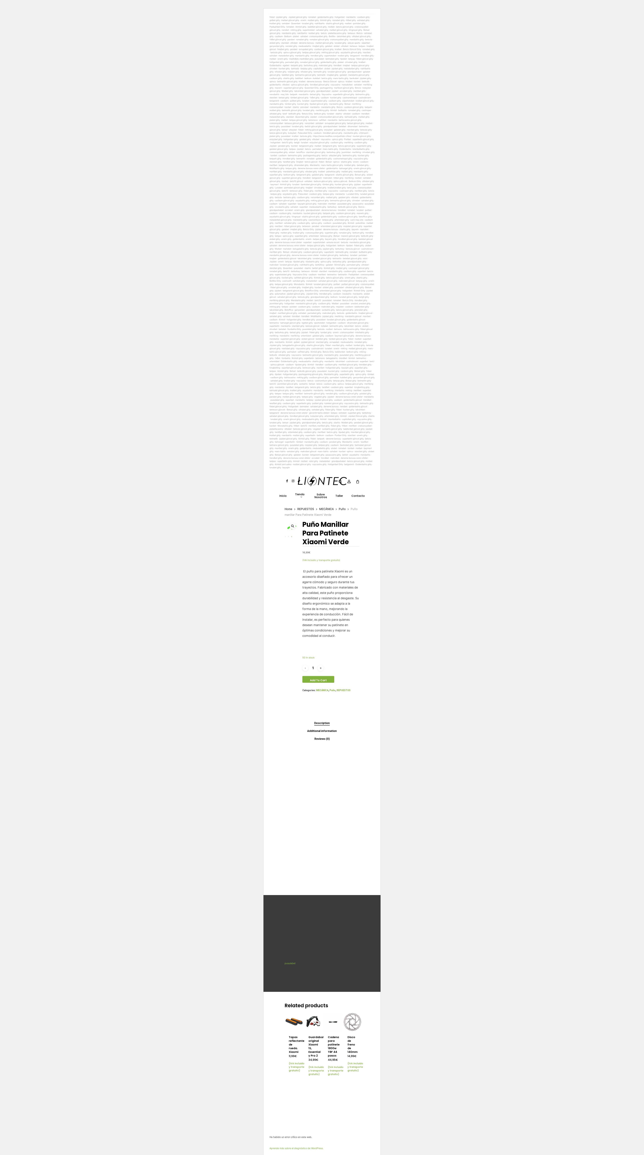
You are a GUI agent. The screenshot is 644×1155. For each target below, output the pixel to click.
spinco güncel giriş (292, 52)
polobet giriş (365, 393)
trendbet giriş (317, 55)
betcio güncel (311, 161)
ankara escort (333, 242)
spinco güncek (340, 181)
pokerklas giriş (333, 171)
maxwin (278, 88)
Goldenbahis (275, 65)
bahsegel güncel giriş (290, 322)
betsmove (313, 120)
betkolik (365, 81)
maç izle (285, 94)
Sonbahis (286, 358)
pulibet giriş (295, 100)
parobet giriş (275, 396)
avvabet (289, 210)
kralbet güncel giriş (364, 100)
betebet (342, 126)
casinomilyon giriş (323, 380)
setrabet (286, 23)
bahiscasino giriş (351, 329)
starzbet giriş (276, 161)
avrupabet (334, 342)
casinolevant (365, 97)
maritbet (322, 274)
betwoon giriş (296, 191)
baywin (355, 229)
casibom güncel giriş (323, 49)
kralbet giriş (275, 23)
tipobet (343, 59)
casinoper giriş (346, 191)
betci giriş (351, 187)
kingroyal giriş (355, 30)
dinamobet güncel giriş (357, 322)
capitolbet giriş (349, 419)
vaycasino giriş (361, 158)
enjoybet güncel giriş (319, 142)
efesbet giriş (280, 71)
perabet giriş (284, 146)
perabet (293, 49)
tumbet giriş (325, 332)
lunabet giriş (307, 23)
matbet (348, 23)
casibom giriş (363, 17)
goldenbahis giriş (325, 17)
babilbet (299, 78)
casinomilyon (314, 220)
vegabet (317, 429)
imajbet (346, 65)
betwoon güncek (277, 409)
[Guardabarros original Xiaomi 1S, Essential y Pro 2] (313, 1022)
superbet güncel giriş (293, 88)
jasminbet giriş (276, 303)
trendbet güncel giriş (319, 84)
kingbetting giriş (361, 387)
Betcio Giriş (307, 113)
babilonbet (340, 352)
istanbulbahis (334, 419)
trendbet (337, 65)
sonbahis (303, 384)
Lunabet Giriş (352, 194)
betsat (285, 129)
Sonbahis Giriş (294, 329)
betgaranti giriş (306, 146)
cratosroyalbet (276, 107)
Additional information (322, 731)
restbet (331, 26)
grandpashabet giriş (356, 261)
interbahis (339, 390)
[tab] (322, 723)
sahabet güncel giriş (327, 281)
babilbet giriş (288, 75)
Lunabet (279, 187)
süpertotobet (348, 100)
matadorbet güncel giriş (280, 220)
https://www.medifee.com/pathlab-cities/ (332, 136)
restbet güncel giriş (302, 464)
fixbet (272, 17)
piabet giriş (275, 120)
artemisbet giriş (342, 220)
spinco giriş (337, 139)
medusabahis (305, 46)
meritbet (273, 165)
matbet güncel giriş (290, 20)
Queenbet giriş (302, 117)
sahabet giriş (322, 30)
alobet (337, 46)
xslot (365, 258)
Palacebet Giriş (305, 133)
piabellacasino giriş (337, 33)
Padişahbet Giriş (277, 26)
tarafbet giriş (289, 161)
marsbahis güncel (353, 316)
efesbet (294, 43)
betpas (362, 46)
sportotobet (319, 322)
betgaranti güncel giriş (293, 290)
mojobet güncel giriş (352, 226)
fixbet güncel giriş (364, 59)
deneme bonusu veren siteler (311, 168)
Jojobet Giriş (312, 293)
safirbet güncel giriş (303, 277)
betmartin (300, 158)
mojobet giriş (311, 445)
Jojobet (273, 146)
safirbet (322, 120)
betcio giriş (326, 78)
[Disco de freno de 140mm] (352, 1022)
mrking (344, 348)
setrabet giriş (318, 409)
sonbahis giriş (328, 310)
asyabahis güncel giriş (351, 52)
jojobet (335, 91)
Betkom (287, 36)
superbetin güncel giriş (343, 94)
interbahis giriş (362, 332)
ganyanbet (300, 310)
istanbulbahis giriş (361, 149)
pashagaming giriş (311, 155)
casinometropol (350, 97)
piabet (296, 36)
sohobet (273, 55)
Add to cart (318, 680)
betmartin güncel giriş (287, 81)
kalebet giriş (346, 377)
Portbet (347, 139)
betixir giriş (317, 268)
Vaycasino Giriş (300, 274)
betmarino (332, 274)
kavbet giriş (284, 68)
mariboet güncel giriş (344, 88)
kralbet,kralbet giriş (337, 187)
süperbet (366, 43)
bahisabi (295, 68)
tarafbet (289, 387)
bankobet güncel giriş (311, 184)
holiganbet (340, 17)
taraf (285, 113)
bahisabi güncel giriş (279, 390)
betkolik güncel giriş (347, 207)
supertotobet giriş (319, 100)
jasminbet (346, 152)
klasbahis (346, 293)
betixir (345, 454)
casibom (279, 36)
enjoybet (328, 129)
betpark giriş (296, 65)
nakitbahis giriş (307, 264)
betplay (309, 400)
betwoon (306, 226)
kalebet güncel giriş (334, 403)
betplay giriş (306, 68)
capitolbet (318, 68)
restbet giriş (313, 20)
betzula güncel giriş (302, 429)
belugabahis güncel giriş (293, 345)
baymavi (275, 184)
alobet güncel (308, 339)
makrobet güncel (347, 281)
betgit (297, 142)
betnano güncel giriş (279, 445)
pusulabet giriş (344, 203)
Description (322, 723)
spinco (273, 81)
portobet (363, 255)
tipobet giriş (298, 261)
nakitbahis (320, 23)
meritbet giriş (321, 191)
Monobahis (299, 284)
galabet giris (344, 197)
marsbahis (351, 17)
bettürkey (319, 264)
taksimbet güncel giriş (304, 91)
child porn (363, 133)
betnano (338, 329)
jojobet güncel (307, 342)
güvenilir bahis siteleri (319, 413)
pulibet (368, 210)
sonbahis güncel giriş (332, 429)
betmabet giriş (332, 59)
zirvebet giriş (351, 62)
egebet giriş (307, 322)
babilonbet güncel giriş (353, 429)
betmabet (304, 406)
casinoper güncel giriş (358, 268)
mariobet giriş (288, 348)
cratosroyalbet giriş (318, 36)
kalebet (316, 78)
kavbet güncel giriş (362, 136)
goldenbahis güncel (287, 258)
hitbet (296, 425)
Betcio (360, 33)
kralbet (338, 49)
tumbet (274, 155)
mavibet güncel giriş (360, 432)
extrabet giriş (363, 20)
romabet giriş (338, 20)
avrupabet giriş (306, 49)
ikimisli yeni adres (283, 464)
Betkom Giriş (355, 181)
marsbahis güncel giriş (358, 75)
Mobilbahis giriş (277, 168)
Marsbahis (315, 165)
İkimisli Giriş (359, 290)
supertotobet (309, 30)
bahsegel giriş (345, 168)
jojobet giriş (281, 17)
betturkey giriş (310, 65)
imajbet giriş (318, 46)
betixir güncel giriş (313, 126)
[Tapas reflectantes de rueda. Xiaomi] (294, 1022)
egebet (286, 65)
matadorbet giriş (286, 55)
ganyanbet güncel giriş (363, 377)
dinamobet (353, 126)
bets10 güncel (296, 181)
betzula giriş (276, 52)
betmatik (321, 75)
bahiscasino (290, 377)
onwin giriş (283, 59)
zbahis (296, 107)
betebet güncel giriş (352, 258)
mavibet (366, 52)
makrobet (327, 178)
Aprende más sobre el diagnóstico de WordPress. (297, 1148)
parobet (291, 39)
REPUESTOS (305, 509)
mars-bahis (280, 451)
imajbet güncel (365, 313)
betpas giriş (291, 168)
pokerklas (360, 223)
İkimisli (351, 223)
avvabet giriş (346, 91)
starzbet (285, 43)
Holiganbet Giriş (335, 464)
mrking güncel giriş (330, 52)
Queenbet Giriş (311, 88)
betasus (351, 33)
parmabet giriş (292, 62)
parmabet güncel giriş (294, 187)
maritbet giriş (276, 171)
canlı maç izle (356, 220)
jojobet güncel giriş (296, 293)
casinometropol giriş (342, 158)
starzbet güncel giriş (315, 152)
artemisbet (314, 236)
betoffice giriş (365, 216)
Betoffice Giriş (311, 290)
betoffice (300, 152)
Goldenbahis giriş (289, 361)
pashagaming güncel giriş (311, 374)
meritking (356, 104)
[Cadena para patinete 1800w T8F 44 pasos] (333, 1022)
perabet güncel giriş (363, 422)
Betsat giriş (360, 174)
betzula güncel (353, 249)
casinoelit (286, 281)
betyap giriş (361, 281)
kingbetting (275, 367)
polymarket (280, 293)
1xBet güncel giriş (278, 39)
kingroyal (296, 216)
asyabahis (307, 390)
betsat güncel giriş (355, 123)
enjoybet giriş (276, 139)
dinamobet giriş (301, 165)
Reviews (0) (322, 738)
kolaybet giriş (316, 416)
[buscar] (340, 481)
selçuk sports (354, 43)
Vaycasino (326, 94)
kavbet (357, 81)
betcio (324, 33)
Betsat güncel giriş (283, 454)
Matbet (278, 249)
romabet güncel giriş (319, 39)
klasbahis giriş (312, 261)
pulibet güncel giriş (350, 284)
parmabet (316, 149)
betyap (351, 59)
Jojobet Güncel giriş (357, 416)
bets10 (285, 191)
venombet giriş (318, 197)
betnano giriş (289, 197)
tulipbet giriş (293, 71)
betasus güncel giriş (294, 123)
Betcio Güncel (330, 81)
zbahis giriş (288, 78)
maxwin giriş (362, 213)
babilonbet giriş (362, 306)
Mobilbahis (316, 316)
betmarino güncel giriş (305, 75)
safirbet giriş (303, 352)
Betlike (332, 36)
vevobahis (274, 94)
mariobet (364, 229)
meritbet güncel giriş (287, 313)
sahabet (304, 36)
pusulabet (319, 59)
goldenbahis (275, 84)
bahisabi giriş (351, 117)
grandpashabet (354, 71)
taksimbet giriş (344, 36)
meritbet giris (359, 91)
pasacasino (358, 203)
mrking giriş (295, 30)
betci (372, 361)
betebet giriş (362, 165)
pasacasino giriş (333, 454)
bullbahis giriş (365, 252)
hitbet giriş (351, 20)
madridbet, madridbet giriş (301, 59)
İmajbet (299, 161)
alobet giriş (275, 43)
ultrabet (344, 46)
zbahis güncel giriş (334, 23)
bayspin (286, 467)
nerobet (285, 30)
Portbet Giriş (340, 435)
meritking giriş (322, 110)
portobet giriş (359, 23)
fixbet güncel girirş (278, 406)
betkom (307, 78)
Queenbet (295, 23)
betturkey (332, 207)
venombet (309, 123)
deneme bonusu (306, 43)
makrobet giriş (325, 65)
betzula (368, 39)
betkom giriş (320, 113)
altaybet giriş (335, 155)
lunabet (305, 100)
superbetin (329, 252)
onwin (303, 20)
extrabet (308, 181)
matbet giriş (363, 117)
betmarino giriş (362, 94)
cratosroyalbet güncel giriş (330, 117)
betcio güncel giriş (344, 26)
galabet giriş (339, 129)
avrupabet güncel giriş (335, 123)
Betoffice (289, 310)
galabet (328, 46)
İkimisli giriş (297, 358)
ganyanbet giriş (277, 46)
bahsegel (279, 442)
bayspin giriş (347, 367)
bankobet (354, 78)
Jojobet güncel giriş (297, 17)
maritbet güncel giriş (348, 364)
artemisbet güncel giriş (331, 226)
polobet (293, 306)
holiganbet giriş (277, 62)
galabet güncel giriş (279, 149)
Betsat (347, 104)
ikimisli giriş (325, 20)
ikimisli (333, 110)
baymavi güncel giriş (344, 335)
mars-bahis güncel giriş (332, 165)
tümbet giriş (290, 104)
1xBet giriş (314, 97)
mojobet (340, 306)
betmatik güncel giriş (291, 110)
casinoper (366, 110)
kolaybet (292, 133)
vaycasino (335, 84)
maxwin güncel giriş (350, 236)
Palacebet (303, 194)
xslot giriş (313, 461)
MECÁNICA (326, 509)
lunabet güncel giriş (337, 71)
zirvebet (273, 68)
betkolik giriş (294, 113)
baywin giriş (330, 239)
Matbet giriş (287, 91)
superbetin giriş (364, 146)
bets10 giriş (287, 142)
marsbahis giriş (289, 33)
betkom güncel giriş (323, 181)
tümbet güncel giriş (299, 97)
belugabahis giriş (301, 249)
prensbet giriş (361, 310)
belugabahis (332, 358)
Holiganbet (293, 406)
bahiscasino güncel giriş (350, 120)
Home (288, 509)
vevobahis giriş (282, 207)
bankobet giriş (346, 445)
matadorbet (347, 84)
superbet (292, 203)
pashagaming (326, 88)
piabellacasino (276, 429)
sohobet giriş (299, 281)
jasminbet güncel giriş (287, 384)
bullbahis (342, 110)
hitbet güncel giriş (292, 226)
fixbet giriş (308, 191)
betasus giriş (326, 236)
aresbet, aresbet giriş (360, 303)
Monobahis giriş (285, 425)
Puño (342, 509)
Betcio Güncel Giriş (352, 49)
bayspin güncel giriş (307, 203)
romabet (312, 17)
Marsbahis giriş (298, 300)
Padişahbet (353, 274)
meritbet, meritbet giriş (319, 425)
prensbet (304, 107)
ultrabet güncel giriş (361, 36)
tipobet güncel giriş (319, 104)
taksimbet (349, 326)
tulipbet (324, 326)
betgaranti (355, 55)
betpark (293, 94)
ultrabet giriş (275, 113)
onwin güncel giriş (362, 168)
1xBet (277, 358)
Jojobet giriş (275, 345)
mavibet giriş (353, 129)
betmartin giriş (336, 326)
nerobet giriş (291, 46)
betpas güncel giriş (311, 52)
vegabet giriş (320, 396)
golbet (297, 342)
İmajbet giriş (283, 49)
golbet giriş (275, 20)
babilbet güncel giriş (317, 26)
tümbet (370, 374)
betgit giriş (364, 297)
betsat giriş (315, 94)
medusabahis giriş (317, 207)
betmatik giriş (320, 71)
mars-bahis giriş (340, 78)
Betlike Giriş (275, 281)
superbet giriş (276, 174)
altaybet (293, 129)
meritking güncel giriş (279, 300)
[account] (349, 481)
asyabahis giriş (290, 194)
